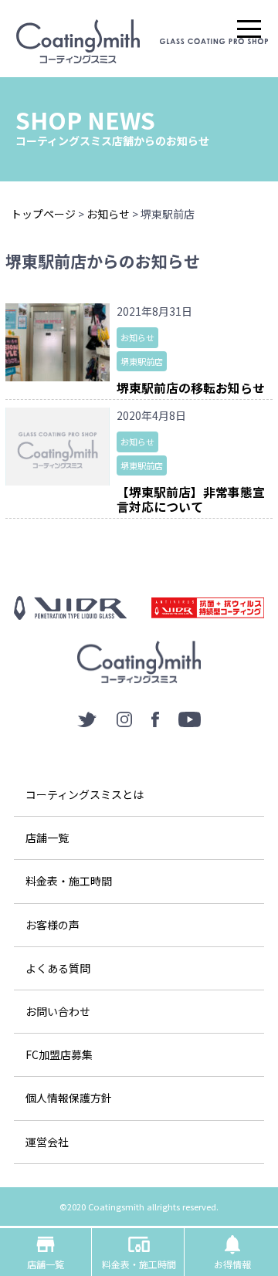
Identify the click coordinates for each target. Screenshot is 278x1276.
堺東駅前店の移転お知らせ (191, 388)
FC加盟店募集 (59, 1054)
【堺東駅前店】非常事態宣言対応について (191, 499)
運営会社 (47, 1141)
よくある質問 (57, 968)
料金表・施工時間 (68, 880)
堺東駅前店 (141, 361)
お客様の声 (52, 924)
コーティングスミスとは (84, 794)
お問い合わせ (57, 1011)
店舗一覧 (47, 837)
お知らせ (137, 337)
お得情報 (232, 1252)
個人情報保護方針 (68, 1097)
